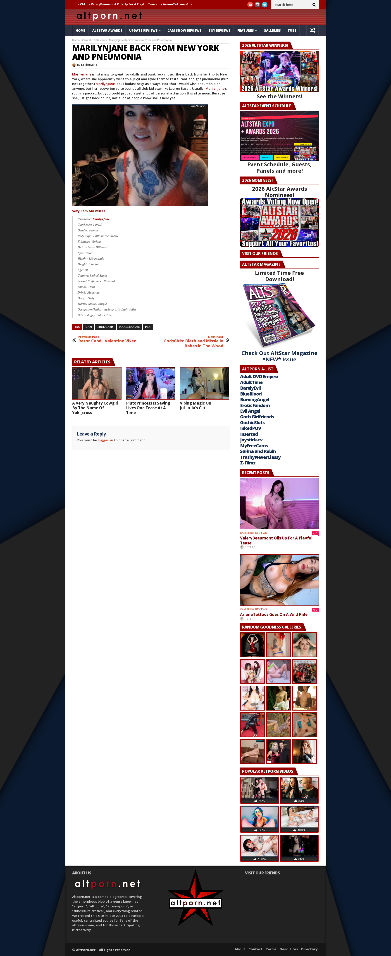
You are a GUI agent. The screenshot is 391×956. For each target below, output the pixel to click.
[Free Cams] (140, 206)
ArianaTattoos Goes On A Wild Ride (150, 4)
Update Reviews (143, 30)
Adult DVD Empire (259, 376)
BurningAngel (254, 399)
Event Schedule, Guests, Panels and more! (279, 167)
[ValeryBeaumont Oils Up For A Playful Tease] (279, 503)
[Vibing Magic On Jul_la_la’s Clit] (204, 383)
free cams (106, 326)
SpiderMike (89, 65)
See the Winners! (279, 96)
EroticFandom (255, 405)
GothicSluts (252, 422)
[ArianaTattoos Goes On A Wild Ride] (279, 580)
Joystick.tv (251, 440)
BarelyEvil (250, 388)
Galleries (272, 30)
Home (81, 30)
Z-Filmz (247, 463)
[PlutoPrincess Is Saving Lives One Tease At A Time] (150, 383)
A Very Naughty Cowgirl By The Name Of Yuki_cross (95, 407)
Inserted (249, 434)
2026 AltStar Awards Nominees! (279, 192)
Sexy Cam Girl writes (88, 211)
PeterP (250, 547)
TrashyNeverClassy (260, 457)
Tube (292, 30)
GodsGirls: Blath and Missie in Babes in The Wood (193, 341)
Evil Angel (250, 411)
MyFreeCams (254, 446)
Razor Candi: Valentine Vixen (107, 339)
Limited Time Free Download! (279, 276)
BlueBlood (251, 394)
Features (245, 30)
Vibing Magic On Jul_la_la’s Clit (195, 405)
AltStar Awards (107, 30)
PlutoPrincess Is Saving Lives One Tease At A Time (148, 407)
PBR (147, 326)
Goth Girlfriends (257, 417)
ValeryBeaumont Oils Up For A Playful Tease (84, 4)
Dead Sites (289, 949)
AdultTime (251, 382)
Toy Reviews (219, 30)
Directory (309, 949)
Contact (255, 949)
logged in (105, 440)
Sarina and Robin (258, 451)
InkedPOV (250, 428)
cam (89, 326)
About (240, 949)
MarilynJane (81, 74)
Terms (271, 949)
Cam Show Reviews (184, 30)
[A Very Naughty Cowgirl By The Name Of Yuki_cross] (97, 383)
